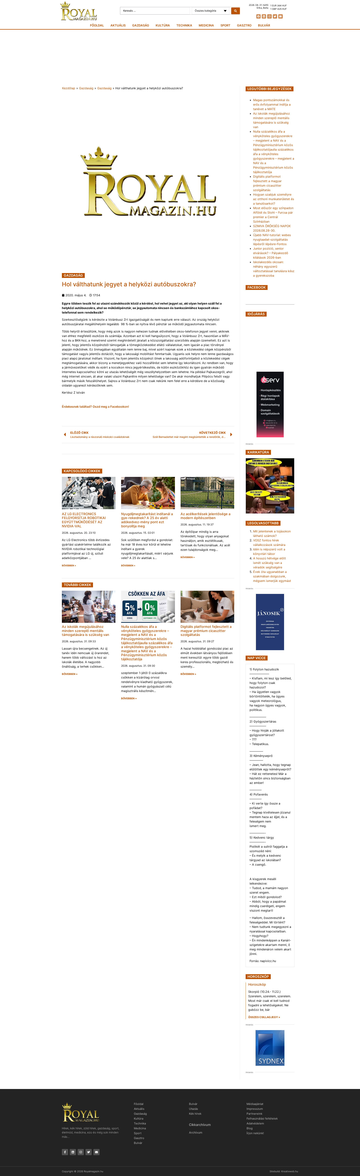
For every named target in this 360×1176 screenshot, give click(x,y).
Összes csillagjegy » (264, 1017)
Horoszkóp (257, 984)
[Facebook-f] (65, 1152)
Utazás (193, 1109)
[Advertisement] (180, 58)
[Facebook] (258, 16)
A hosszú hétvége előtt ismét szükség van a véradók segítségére (269, 562)
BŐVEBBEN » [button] (69, 565)
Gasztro (244, 25)
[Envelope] (280, 16)
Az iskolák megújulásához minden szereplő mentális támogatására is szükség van (85, 631)
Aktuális (118, 25)
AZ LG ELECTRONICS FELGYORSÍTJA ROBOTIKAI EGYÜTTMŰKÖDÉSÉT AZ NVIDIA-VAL (84, 520)
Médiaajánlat (255, 1104)
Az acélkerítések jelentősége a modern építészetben (205, 516)
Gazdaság (140, 25)
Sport (225, 25)
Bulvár (264, 25)
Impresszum (255, 1109)
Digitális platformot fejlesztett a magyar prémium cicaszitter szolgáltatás (206, 631)
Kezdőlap (68, 88)
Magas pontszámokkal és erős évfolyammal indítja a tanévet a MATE (272, 104)
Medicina (206, 25)
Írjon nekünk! (255, 1133)
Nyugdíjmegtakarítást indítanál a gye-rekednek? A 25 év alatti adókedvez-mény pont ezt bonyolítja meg (147, 520)
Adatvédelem (255, 1123)
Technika (184, 25)
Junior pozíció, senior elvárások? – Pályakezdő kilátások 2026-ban (270, 253)
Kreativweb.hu (289, 1171)
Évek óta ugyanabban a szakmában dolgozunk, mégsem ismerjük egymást (272, 576)
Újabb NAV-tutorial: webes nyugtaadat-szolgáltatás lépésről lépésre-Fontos (272, 239)
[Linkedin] (264, 16)
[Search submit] (235, 11)
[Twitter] (275, 16)
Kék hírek (195, 1113)
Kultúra (163, 25)
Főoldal (97, 25)
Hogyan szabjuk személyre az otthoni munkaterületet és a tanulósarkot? (273, 199)
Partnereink (254, 1113)
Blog (250, 1128)
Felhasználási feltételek (262, 1118)
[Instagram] (269, 16)
